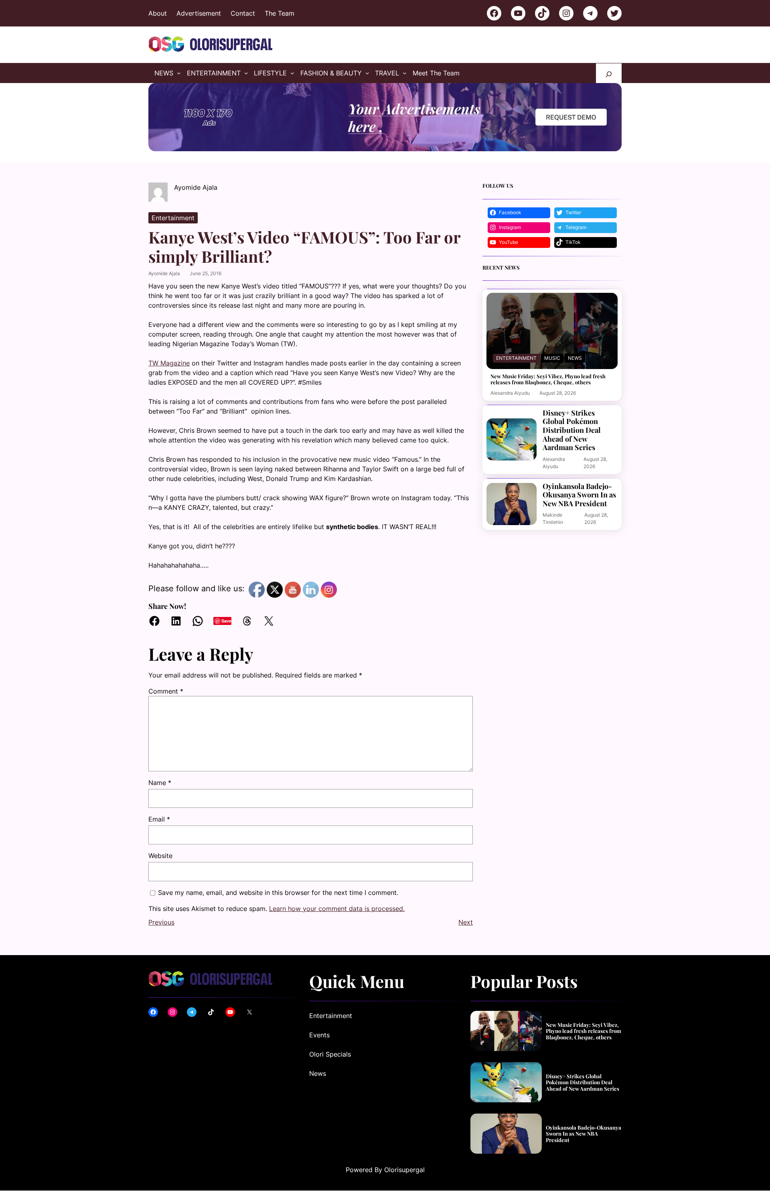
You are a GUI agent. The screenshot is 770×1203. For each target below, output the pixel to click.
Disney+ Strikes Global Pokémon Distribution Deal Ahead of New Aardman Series (572, 430)
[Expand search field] (609, 73)
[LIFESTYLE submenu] (292, 73)
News (575, 358)
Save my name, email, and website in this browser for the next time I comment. (278, 893)
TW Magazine (169, 363)
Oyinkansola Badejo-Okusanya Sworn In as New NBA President (579, 495)
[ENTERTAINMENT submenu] (246, 73)
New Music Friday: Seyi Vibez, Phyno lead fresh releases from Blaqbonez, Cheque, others (548, 379)
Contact (243, 13)
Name (159, 783)
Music (552, 358)
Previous (161, 922)
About (157, 13)
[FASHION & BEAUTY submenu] (367, 73)
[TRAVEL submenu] (405, 73)
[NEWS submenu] (179, 73)
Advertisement (198, 13)
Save (226, 621)
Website (160, 856)
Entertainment (173, 218)
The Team (279, 13)
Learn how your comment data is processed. (337, 909)
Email (159, 819)
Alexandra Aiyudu (510, 393)
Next (465, 922)
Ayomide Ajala (164, 273)
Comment (165, 691)
